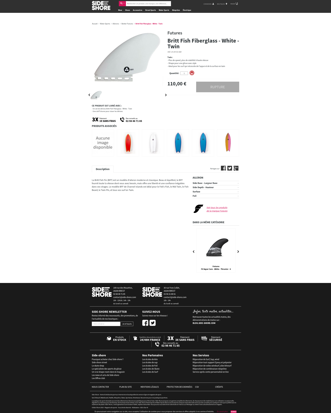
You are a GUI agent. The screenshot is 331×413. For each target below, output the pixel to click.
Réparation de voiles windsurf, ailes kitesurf (212, 365)
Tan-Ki (146, 407)
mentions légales (150, 386)
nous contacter (100, 386)
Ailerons (116, 24)
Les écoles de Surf (150, 371)
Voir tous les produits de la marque (216, 209)
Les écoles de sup (149, 362)
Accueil (94, 24)
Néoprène (176, 10)
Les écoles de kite (150, 359)
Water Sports (164, 10)
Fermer (233, 412)
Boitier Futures (127, 24)
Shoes (127, 10)
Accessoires (137, 10)
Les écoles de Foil (149, 365)
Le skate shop (98, 365)
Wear (120, 10)
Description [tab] (103, 169)
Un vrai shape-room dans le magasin (108, 371)
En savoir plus (222, 411)
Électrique (187, 10)
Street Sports (150, 10)
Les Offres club (98, 378)
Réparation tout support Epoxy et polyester (212, 362)
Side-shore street (99, 362)
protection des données (179, 386)
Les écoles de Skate (150, 368)
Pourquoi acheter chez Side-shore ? (107, 359)
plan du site (125, 386)
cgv (197, 386)
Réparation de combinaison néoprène (210, 368)
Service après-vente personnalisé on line (211, 371)
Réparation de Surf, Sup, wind (206, 359)
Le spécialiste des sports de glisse (106, 368)
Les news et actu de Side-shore (105, 375)
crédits (219, 386)
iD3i (141, 407)
